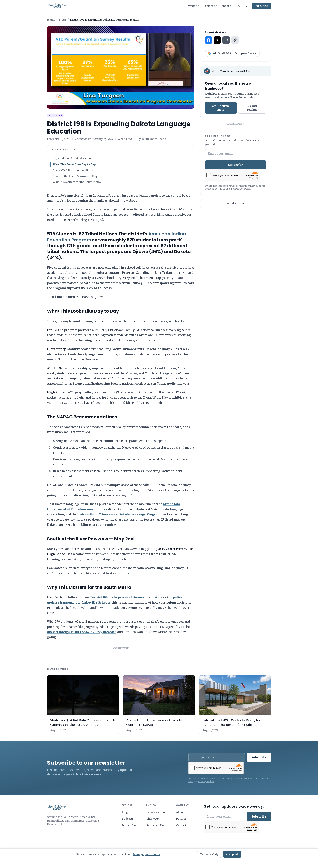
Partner (242, 6)
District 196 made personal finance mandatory (126, 597)
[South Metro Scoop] (57, 807)
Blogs (62, 19)
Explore (208, 6)
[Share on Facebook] (208, 40)
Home (51, 19)
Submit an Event (156, 825)
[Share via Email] (226, 40)
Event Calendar (156, 812)
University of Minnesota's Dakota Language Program (118, 514)
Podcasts (127, 818)
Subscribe (261, 6)
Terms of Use (222, 188)
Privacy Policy (243, 188)
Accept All (232, 854)
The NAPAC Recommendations (73, 170)
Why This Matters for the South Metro (77, 182)
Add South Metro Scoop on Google (234, 53)
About (225, 6)
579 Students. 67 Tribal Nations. (73, 158)
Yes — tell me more (221, 107)
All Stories (238, 203)
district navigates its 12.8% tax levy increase (81, 632)
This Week (152, 818)
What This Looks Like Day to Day (74, 164)
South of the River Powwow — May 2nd (78, 176)
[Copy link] (235, 40)
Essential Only (209, 854)
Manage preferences (146, 854)
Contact (181, 825)
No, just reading (252, 107)
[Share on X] (217, 40)
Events (191, 6)
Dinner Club (129, 825)
